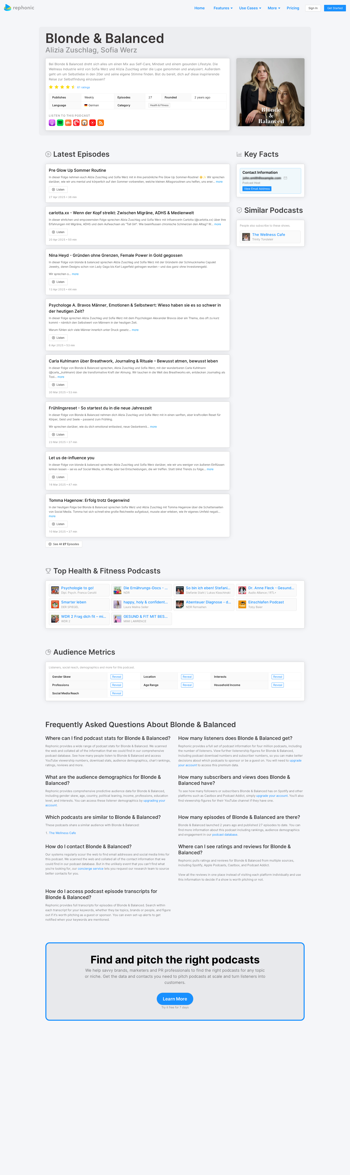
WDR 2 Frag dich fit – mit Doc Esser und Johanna (84, 616)
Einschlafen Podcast (266, 602)
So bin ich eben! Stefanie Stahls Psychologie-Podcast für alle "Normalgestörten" (209, 588)
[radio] (51, 87)
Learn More (175, 998)
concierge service (91, 868)
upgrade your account (272, 796)
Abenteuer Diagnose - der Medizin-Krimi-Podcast (209, 602)
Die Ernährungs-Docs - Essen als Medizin (147, 588)
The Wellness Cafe (268, 234)
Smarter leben (73, 602)
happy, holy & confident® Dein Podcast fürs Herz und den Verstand (147, 602)
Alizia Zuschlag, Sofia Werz (91, 50)
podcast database (224, 834)
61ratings (83, 87)
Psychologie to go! (77, 588)
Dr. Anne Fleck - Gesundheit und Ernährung (271, 588)
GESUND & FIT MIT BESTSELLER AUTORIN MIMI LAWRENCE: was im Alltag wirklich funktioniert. (147, 616)
